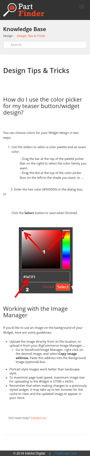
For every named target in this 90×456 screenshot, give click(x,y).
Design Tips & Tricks (31, 36)
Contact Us (38, 418)
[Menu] (81, 6)
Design (8, 36)
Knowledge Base (24, 29)
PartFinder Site (65, 453)
